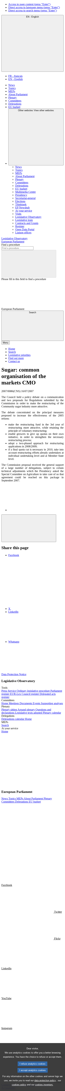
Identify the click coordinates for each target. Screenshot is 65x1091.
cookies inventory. (44, 1084)
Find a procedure (10, 244)
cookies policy (19, 1084)
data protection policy (45, 1080)
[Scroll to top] (28, 528)
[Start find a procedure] (28, 264)
